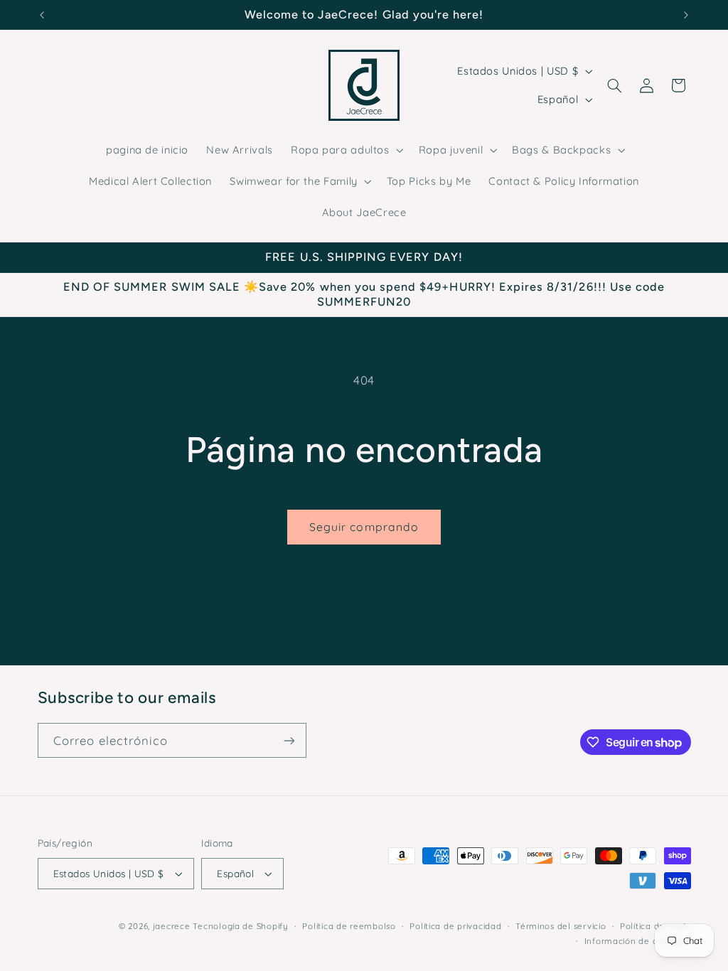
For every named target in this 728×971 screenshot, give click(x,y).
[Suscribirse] (288, 740)
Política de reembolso (348, 926)
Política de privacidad (455, 926)
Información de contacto (637, 940)
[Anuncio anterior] (42, 15)
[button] (346, 150)
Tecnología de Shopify (240, 926)
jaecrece (172, 926)
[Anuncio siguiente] (686, 15)
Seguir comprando (364, 527)
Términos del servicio (560, 926)
